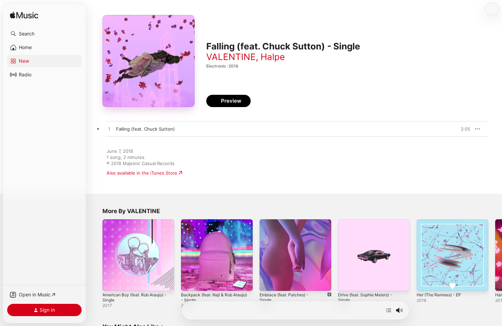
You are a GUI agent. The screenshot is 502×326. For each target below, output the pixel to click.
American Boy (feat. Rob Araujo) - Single (138, 224)
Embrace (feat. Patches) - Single (294, 222)
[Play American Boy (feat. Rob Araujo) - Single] (111, 282)
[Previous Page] (95, 255)
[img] (24, 15)
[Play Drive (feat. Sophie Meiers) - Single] (346, 282)
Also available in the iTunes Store (142, 173)
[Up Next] (389, 310)
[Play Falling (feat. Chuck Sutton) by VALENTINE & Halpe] (109, 129)
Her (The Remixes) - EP (442, 222)
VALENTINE (231, 56)
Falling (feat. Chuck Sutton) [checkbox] (145, 129)
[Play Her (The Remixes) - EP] (425, 282)
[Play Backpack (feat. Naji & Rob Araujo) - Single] (189, 282)
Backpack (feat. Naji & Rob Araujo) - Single (209, 224)
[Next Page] (495, 255)
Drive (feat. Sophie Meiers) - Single (368, 224)
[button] (44, 34)
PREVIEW (462, 129)
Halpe (273, 56)
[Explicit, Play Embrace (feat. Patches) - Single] (268, 282)
